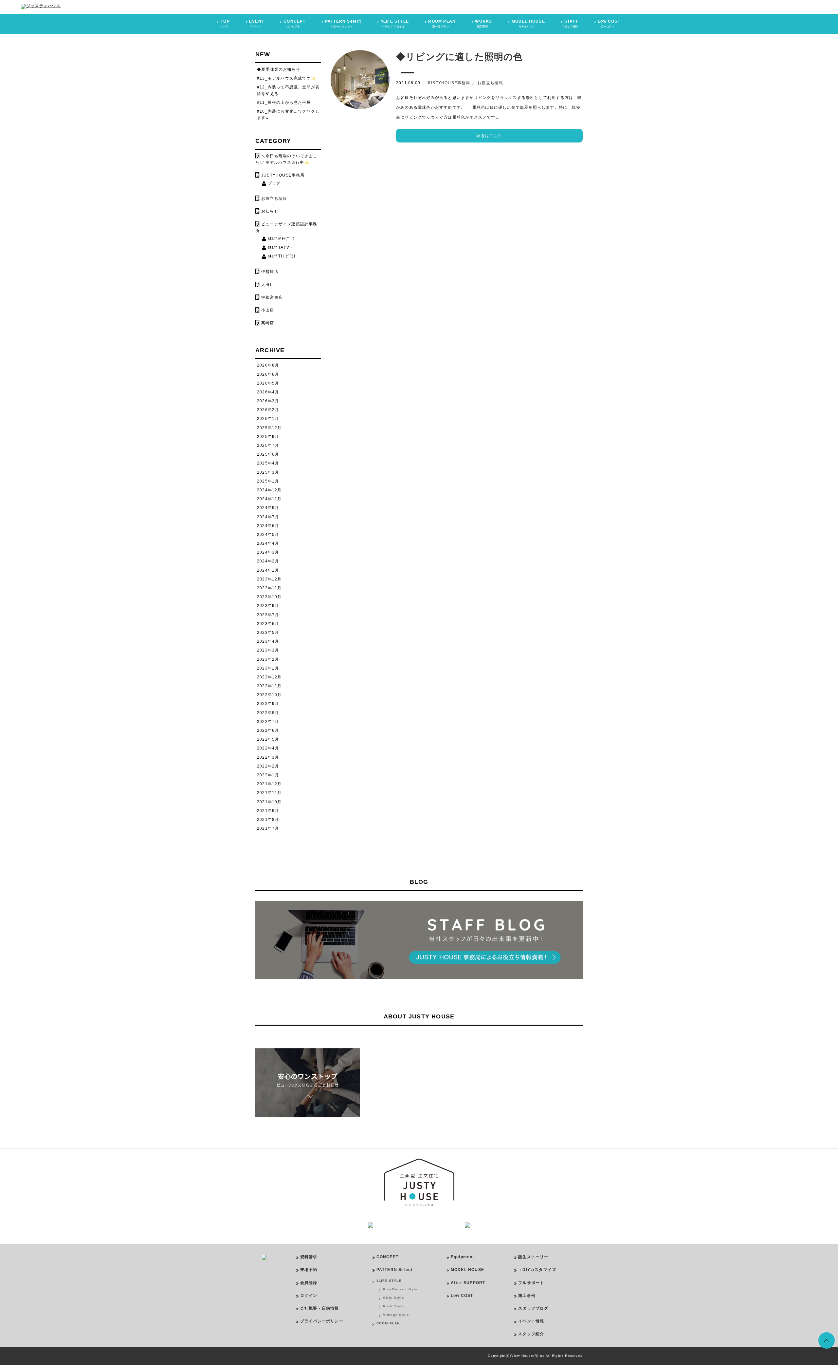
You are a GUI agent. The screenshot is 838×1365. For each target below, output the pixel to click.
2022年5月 (268, 739)
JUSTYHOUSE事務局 (448, 83)
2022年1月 (268, 775)
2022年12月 (269, 677)
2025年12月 (269, 428)
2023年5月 (268, 632)
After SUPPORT (468, 1282)
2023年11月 (269, 588)
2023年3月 (268, 650)
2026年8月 (268, 365)
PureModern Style (400, 1289)
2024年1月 (268, 570)
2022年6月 (268, 730)
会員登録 (309, 1282)
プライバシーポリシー (321, 1321)
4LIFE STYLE (389, 1280)
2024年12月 (269, 490)
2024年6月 (268, 525)
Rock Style (393, 1306)
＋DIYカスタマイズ (537, 1269)
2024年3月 (268, 552)
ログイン (309, 1295)
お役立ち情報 (490, 83)
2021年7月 (268, 828)
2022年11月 (269, 686)
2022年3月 (268, 757)
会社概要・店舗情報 (319, 1308)
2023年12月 (269, 579)
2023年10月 (269, 597)
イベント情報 (531, 1321)
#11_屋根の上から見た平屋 (284, 102)
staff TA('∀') (280, 247)
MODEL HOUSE (467, 1269)
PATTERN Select (394, 1269)
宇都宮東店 (272, 297)
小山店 (267, 310)
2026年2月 (268, 410)
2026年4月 (268, 392)
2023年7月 (268, 615)
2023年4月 (268, 641)
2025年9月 (268, 436)
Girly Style (393, 1297)
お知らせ (270, 211)
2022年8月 (268, 713)
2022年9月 (268, 703)
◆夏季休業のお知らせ (278, 69)
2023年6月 (268, 623)
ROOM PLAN (388, 1323)
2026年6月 (268, 374)
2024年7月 (268, 517)
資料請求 (309, 1257)
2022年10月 (269, 694)
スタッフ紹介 (531, 1334)
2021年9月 (268, 810)
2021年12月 (269, 784)
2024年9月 (268, 507)
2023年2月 (268, 659)
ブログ (274, 183)
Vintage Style (396, 1315)
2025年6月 (268, 454)
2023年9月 (268, 605)
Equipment (462, 1257)
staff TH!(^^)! (281, 256)
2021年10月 (269, 802)
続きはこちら (489, 135)
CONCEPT (387, 1257)
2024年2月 (268, 561)
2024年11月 (269, 499)
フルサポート (531, 1282)
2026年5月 (268, 383)
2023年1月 (268, 668)
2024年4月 (268, 543)
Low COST (462, 1295)
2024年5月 (268, 534)
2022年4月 (268, 748)
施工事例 (527, 1295)
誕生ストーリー (533, 1257)
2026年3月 (268, 401)
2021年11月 (269, 792)
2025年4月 (268, 463)
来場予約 (309, 1269)
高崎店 (267, 323)
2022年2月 (268, 766)
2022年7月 (268, 721)
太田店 (267, 284)
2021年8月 (268, 819)
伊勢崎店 (270, 271)
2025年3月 (268, 472)
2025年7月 (268, 445)
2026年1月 (268, 418)
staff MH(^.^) (281, 238)
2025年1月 (268, 481)
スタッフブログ (533, 1308)
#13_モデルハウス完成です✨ (286, 78)
